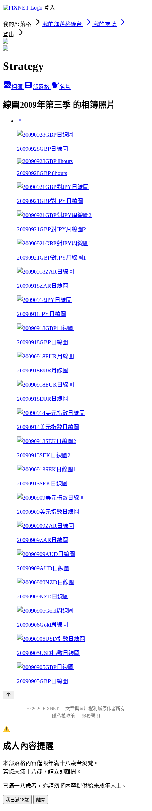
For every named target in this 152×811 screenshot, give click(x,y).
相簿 (17, 87)
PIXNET (51, 708)
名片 (65, 87)
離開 (40, 800)
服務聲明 (91, 715)
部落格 (42, 87)
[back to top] (8, 695)
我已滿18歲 (17, 800)
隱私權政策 (63, 715)
